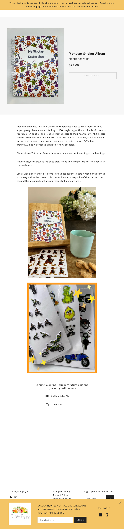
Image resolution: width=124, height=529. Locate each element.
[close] (120, 502)
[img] (10, 497)
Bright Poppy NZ (79, 59)
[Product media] (62, 232)
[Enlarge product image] (35, 66)
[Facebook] (101, 515)
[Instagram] (106, 515)
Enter (80, 520)
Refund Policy (60, 495)
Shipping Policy (61, 491)
